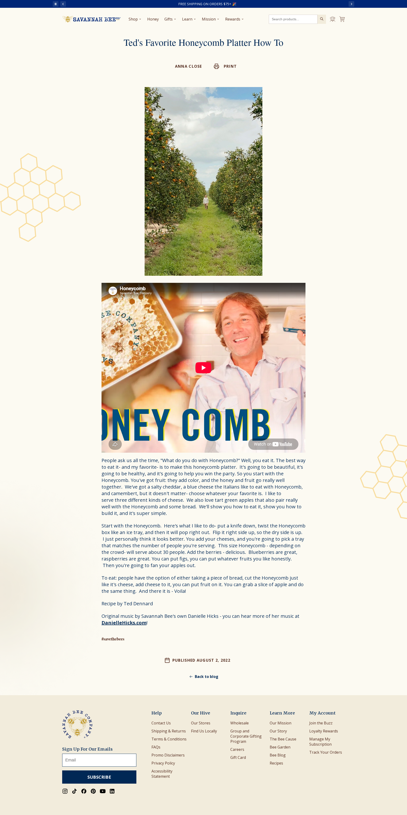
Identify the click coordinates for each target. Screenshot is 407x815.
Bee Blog (278, 755)
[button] (225, 66)
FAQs (155, 747)
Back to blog (206, 676)
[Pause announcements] (55, 4)
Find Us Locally (204, 731)
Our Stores (200, 723)
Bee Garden (280, 747)
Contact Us (161, 723)
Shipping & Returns (168, 731)
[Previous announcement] (63, 4)
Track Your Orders (325, 752)
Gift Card (238, 757)
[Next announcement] (351, 4)
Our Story (278, 731)
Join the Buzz (321, 723)
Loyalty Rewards (323, 731)
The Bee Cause (283, 739)
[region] (207, 4)
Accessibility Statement (161, 774)
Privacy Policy (163, 763)
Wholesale (239, 723)
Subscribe (99, 777)
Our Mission (280, 723)
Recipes (276, 763)
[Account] (332, 19)
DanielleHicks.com (124, 622)
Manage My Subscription (320, 741)
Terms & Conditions (169, 739)
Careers (237, 749)
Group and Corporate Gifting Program (246, 736)
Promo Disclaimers (168, 755)
